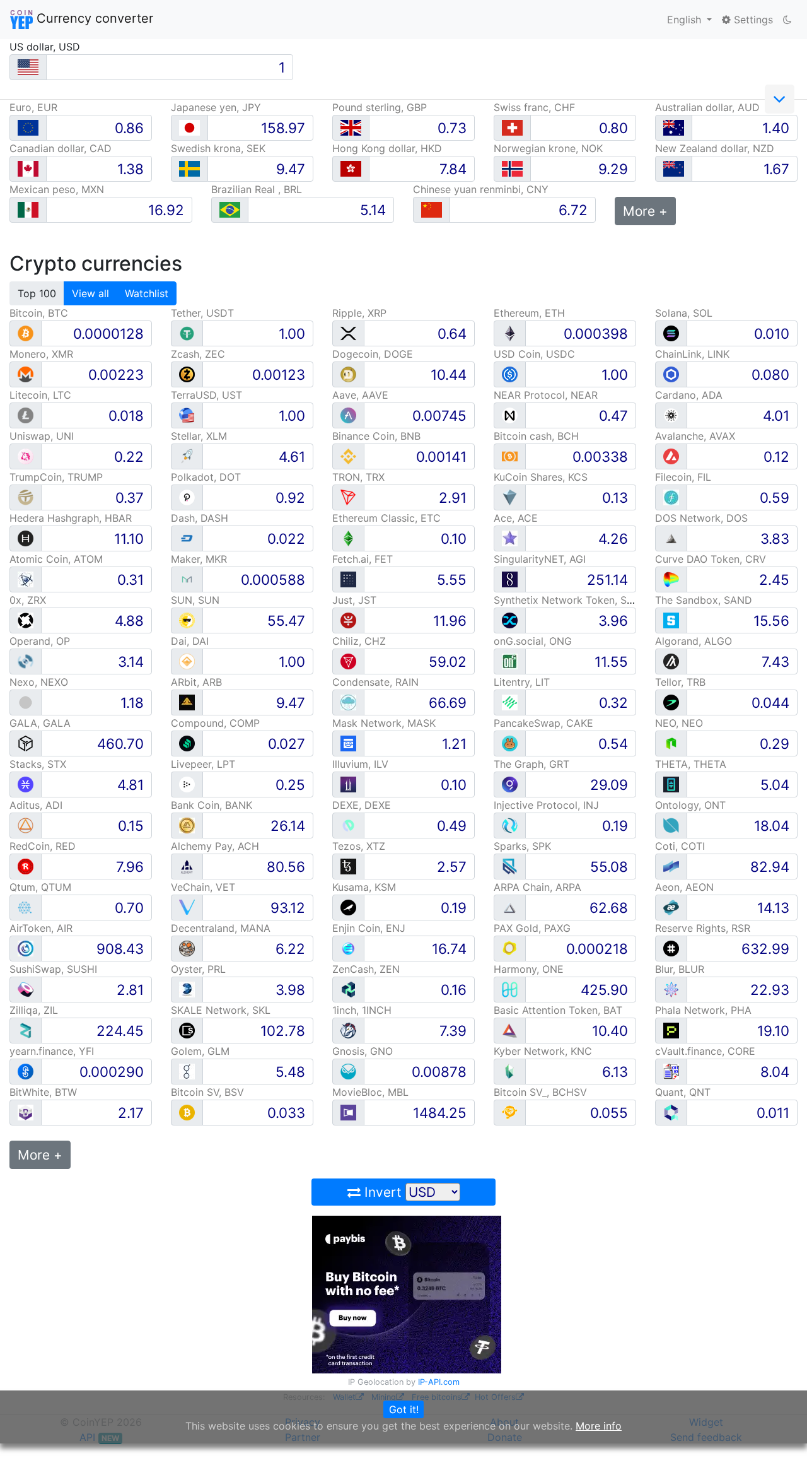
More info (599, 1425)
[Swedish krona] (189, 169)
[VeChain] (187, 907)
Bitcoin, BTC (38, 313)
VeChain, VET (203, 887)
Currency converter (93, 18)
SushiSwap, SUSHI (53, 969)
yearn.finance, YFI (51, 1051)
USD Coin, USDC (534, 354)
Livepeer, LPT (203, 764)
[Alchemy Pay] (187, 866)
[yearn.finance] (25, 1071)
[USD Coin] (510, 374)
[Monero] (25, 374)
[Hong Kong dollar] (350, 169)
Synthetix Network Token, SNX (567, 600)
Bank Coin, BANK (211, 805)
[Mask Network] (348, 743)
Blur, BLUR (679, 969)
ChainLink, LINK (692, 354)
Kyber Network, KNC (543, 1051)
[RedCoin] (25, 866)
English (685, 19)
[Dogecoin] (348, 374)
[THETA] (671, 784)
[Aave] (348, 415)
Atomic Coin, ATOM (56, 559)
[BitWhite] (25, 1112)
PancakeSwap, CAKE (543, 723)
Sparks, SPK (522, 846)
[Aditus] (25, 825)
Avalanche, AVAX (695, 436)
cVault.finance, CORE (705, 1051)
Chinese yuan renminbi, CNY (481, 189)
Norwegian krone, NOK (548, 148)
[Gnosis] (348, 1071)
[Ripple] (348, 333)
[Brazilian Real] (229, 210)
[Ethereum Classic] (348, 538)
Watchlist (146, 293)
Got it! (404, 1409)
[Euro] (28, 128)
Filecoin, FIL (683, 477)
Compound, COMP (215, 723)
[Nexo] (25, 702)
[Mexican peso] (28, 210)
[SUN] (187, 620)
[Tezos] (348, 866)
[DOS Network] (671, 538)
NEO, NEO (679, 723)
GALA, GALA (40, 723)
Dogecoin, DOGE (372, 354)
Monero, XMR (41, 354)
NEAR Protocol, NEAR (546, 395)
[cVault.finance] (671, 1071)
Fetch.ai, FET (362, 559)
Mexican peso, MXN (56, 189)
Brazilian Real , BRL (256, 189)
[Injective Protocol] (510, 825)
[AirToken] (25, 948)
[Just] (348, 620)
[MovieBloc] (348, 1112)
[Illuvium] (348, 784)
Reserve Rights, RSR (702, 928)
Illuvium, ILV (360, 764)
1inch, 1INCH (362, 1010)
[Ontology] (671, 825)
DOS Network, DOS (701, 518)
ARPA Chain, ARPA (537, 887)
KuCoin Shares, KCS (541, 477)
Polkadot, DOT (206, 477)
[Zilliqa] (25, 1030)
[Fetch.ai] (348, 579)
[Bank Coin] (187, 825)
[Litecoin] (25, 415)
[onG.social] (510, 661)
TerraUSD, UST (206, 395)
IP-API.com (439, 1382)
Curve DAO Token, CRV (710, 559)
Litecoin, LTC (40, 395)
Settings (752, 19)
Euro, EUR (33, 107)
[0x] (25, 620)
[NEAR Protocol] (510, 415)
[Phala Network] (671, 1030)
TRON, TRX (358, 477)
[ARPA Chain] (510, 907)
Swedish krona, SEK (218, 148)
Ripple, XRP (359, 313)
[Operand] (25, 661)
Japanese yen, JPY (216, 107)
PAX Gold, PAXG (532, 928)
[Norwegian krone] (512, 169)
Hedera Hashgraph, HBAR (70, 518)
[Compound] (187, 743)
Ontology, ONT (690, 805)
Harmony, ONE (529, 969)
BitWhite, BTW (43, 1092)
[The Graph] (510, 784)
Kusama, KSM (364, 887)
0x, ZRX (27, 600)
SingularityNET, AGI (540, 559)
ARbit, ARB (196, 682)
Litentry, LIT (522, 682)
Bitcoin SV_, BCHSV (540, 1092)
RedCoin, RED (42, 846)
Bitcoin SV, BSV (207, 1092)
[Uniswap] (25, 456)
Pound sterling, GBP (379, 107)
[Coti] (671, 866)
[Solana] (671, 333)
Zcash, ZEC (198, 354)
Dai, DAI (190, 641)
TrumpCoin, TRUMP (56, 477)
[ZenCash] (348, 989)
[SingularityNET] (510, 579)
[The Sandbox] (671, 620)
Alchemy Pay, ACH (215, 846)
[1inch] (348, 1030)
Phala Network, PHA (703, 1010)
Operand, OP (39, 641)
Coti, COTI (680, 846)
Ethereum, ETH (529, 313)
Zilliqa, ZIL (33, 1010)
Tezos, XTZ (358, 846)
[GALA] (25, 743)
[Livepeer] (187, 784)
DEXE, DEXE (361, 805)
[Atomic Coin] (25, 579)
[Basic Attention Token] (510, 1030)
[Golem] (187, 1071)
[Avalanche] (671, 456)
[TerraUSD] (187, 415)
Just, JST (354, 600)
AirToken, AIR (41, 928)
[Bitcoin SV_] (510, 1112)
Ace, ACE (516, 518)
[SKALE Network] (187, 1030)
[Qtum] (25, 907)
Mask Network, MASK (384, 723)
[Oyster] (187, 989)
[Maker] (187, 579)
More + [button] (645, 211)
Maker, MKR (199, 559)
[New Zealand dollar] (673, 169)
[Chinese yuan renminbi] (431, 210)
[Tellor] (671, 702)
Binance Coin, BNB (376, 436)
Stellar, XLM (199, 436)
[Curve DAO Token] (671, 579)
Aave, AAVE (360, 395)
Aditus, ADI (35, 805)
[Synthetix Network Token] (510, 620)
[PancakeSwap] (510, 743)
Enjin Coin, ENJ (368, 928)
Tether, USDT (202, 313)
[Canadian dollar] (28, 169)
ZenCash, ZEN (366, 969)
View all (90, 293)
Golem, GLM (200, 1051)
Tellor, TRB (680, 682)
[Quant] (671, 1112)
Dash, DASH (199, 518)
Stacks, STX (37, 764)
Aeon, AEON (684, 887)
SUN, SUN (195, 600)
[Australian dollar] (673, 128)
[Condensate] (348, 702)
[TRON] (348, 497)
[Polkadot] (187, 497)
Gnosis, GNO (362, 1051)
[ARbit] (187, 702)
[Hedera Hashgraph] (25, 538)
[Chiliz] (348, 661)
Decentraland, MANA (220, 928)
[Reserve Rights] (671, 948)
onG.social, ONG (533, 641)
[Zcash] (187, 374)
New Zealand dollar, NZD (714, 148)
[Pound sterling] (350, 128)
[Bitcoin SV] (187, 1112)
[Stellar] (187, 456)
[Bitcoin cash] (510, 456)
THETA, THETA (690, 764)
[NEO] (671, 743)
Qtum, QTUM (40, 887)
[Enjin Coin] (348, 948)
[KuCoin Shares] (510, 497)
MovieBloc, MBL (370, 1092)
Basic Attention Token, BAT (558, 1010)
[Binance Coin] (348, 456)
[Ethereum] (510, 333)
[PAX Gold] (510, 948)
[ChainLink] (671, 374)
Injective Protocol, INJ (546, 805)
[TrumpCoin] (25, 497)
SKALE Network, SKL (220, 1010)
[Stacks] (25, 784)
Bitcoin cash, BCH (536, 436)
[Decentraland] (187, 948)
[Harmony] (510, 989)
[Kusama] (348, 907)
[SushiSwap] (25, 989)
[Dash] (187, 538)
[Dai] (187, 661)
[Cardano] (671, 415)
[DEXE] (348, 825)
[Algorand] (671, 661)
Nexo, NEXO (38, 682)
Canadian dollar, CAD (60, 148)
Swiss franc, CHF (534, 107)
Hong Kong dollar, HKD (387, 148)
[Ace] (510, 538)
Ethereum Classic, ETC (386, 518)
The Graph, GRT (531, 764)
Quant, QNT (683, 1092)
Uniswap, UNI (41, 436)
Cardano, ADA (689, 395)
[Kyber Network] (510, 1071)
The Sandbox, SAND (703, 600)
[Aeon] (671, 907)
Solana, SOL (683, 313)
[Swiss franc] (512, 128)
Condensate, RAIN (375, 682)
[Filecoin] (671, 497)
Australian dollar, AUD (707, 107)
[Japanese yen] (189, 128)
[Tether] (187, 333)
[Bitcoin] (25, 333)
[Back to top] (779, 1447)
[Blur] (671, 989)
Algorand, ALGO (693, 641)
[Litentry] (510, 702)
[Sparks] (510, 866)
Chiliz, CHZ (359, 641)
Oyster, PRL (198, 969)
